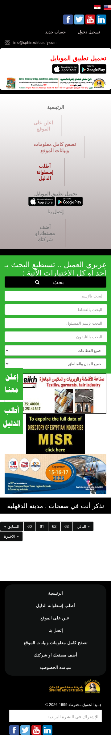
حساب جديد (55, 32)
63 (66, 526)
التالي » (83, 526)
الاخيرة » (11, 536)
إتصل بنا (55, 211)
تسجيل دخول (89, 32)
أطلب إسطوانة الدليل (44, 172)
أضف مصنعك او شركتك (45, 233)
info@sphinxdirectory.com (34, 42)
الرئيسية (55, 106)
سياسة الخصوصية (55, 667)
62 (54, 526)
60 (29, 526)
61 (42, 526)
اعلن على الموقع (43, 125)
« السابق (11, 526)
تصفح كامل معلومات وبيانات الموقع (55, 147)
